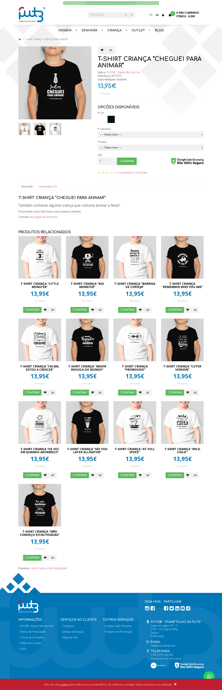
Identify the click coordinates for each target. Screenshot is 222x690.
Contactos (68, 626)
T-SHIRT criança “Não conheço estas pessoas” (39, 533)
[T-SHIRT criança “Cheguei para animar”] (55, 82)
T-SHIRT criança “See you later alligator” (87, 450)
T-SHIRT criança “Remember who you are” (182, 285)
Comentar (142, 172)
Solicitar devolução (73, 631)
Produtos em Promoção (118, 631)
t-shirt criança (38, 568)
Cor (102, 113)
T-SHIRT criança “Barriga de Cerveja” (134, 285)
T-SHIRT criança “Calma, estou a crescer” (39, 367)
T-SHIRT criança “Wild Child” (182, 450)
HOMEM (65, 30)
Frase (103, 142)
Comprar (127, 161)
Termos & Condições (32, 637)
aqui (31, 217)
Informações (30, 619)
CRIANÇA (114, 30)
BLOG (159, 30)
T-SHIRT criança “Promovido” (135, 367)
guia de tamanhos (47, 217)
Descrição (27, 186)
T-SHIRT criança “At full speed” (135, 450)
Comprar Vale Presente (117, 626)
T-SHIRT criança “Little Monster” (40, 285)
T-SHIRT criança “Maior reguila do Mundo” (87, 367)
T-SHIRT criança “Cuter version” (182, 367)
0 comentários (125, 172)
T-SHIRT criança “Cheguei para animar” (46, 39)
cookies (64, 684)
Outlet (138, 30)
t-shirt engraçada (57, 568)
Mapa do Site (70, 637)
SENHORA (89, 30)
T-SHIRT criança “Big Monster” (87, 285)
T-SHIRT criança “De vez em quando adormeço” (39, 450)
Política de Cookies (31, 643)
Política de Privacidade (33, 631)
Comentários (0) (47, 186)
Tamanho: (105, 129)
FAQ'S (23, 649)
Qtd (100, 155)
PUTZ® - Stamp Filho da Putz (123, 72)
